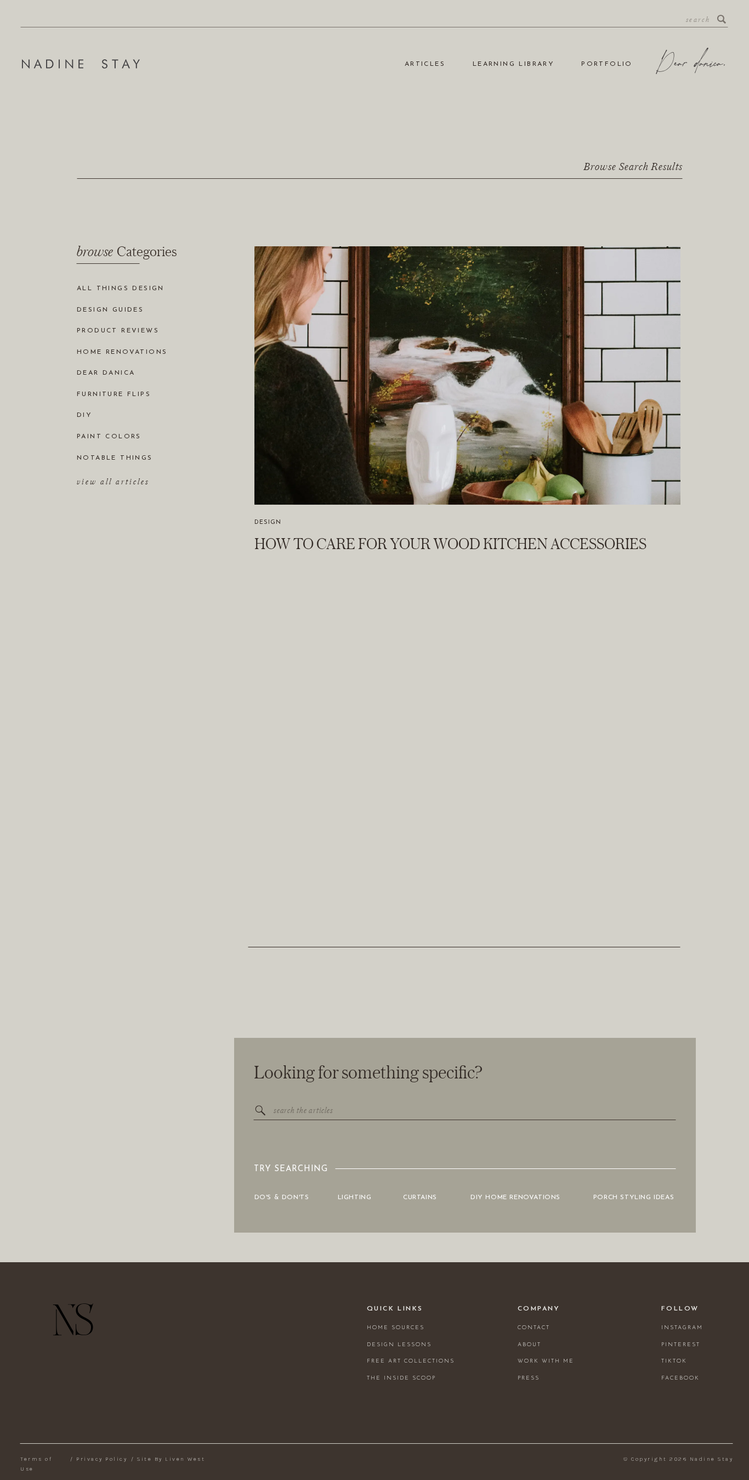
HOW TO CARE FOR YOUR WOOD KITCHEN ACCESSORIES (450, 543)
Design (268, 522)
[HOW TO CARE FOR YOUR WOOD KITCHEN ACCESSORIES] (467, 375)
